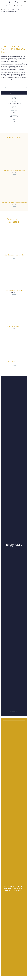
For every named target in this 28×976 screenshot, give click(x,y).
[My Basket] (18, 5)
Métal (14, 112)
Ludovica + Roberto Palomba (14, 103)
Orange (14, 107)
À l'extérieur (8, 9)
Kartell (14, 98)
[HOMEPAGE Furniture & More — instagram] (6, 5)
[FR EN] (21, 5)
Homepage (13, 2)
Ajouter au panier (14, 93)
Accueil (3, 9)
